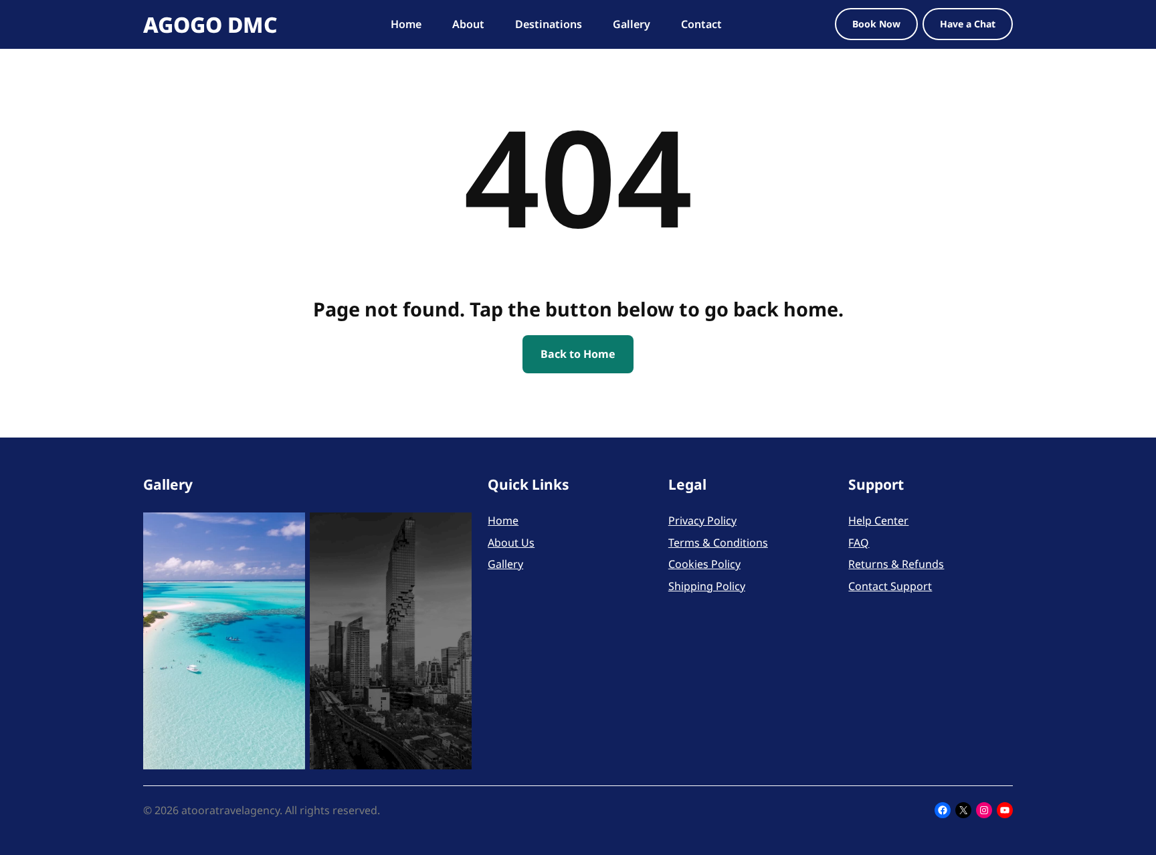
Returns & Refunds (896, 564)
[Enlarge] (287, 530)
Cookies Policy (704, 564)
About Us (511, 542)
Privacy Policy (702, 520)
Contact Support (890, 586)
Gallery (505, 564)
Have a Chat (967, 23)
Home (503, 520)
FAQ (858, 542)
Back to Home (578, 354)
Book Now (876, 23)
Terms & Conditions (718, 542)
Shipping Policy (706, 586)
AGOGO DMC (210, 24)
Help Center (878, 520)
